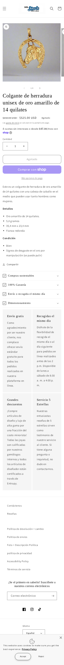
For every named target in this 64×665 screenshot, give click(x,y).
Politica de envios (17, 537)
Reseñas (12, 513)
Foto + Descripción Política (22, 545)
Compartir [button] (12, 264)
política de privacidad (19, 553)
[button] (4, 9)
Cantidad (7, 139)
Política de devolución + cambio (25, 528)
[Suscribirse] (53, 596)
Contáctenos (14, 505)
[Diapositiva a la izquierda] (24, 88)
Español (30, 633)
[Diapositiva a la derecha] (40, 88)
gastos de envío (12, 123)
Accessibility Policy (18, 561)
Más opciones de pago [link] (32, 178)
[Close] (61, 637)
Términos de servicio (19, 569)
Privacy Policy (29, 649)
